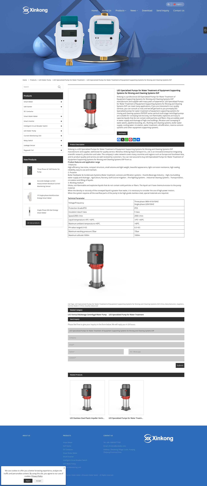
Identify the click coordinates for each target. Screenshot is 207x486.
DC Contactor (28, 111)
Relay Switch (28, 140)
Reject (28, 481)
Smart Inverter (29, 121)
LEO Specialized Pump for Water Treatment (69, 80)
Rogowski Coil (29, 150)
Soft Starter (28, 107)
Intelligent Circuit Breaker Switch (36, 126)
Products (33, 80)
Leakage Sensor (29, 145)
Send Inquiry (122, 133)
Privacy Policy (36, 476)
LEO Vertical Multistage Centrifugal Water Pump (87, 314)
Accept (38, 481)
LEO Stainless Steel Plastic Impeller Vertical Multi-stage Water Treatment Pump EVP (88, 418)
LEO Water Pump (45, 80)
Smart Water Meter (31, 116)
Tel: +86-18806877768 (112, 442)
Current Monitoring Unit (32, 136)
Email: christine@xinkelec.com (115, 446)
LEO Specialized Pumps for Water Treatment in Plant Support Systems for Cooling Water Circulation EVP (127, 418)
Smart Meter (28, 102)
